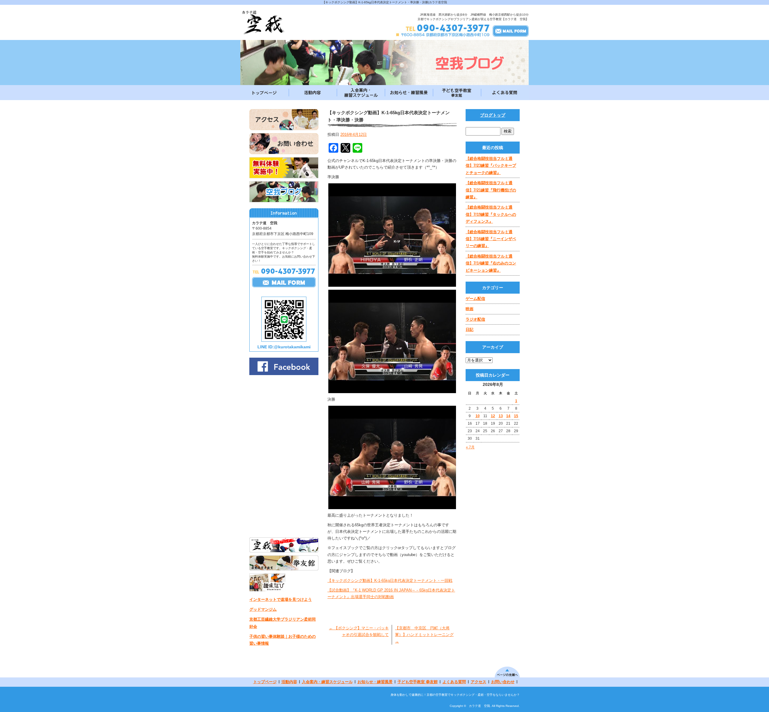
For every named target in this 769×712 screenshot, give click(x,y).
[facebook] (283, 373)
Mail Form (511, 31)
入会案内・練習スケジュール (360, 92)
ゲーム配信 (475, 298)
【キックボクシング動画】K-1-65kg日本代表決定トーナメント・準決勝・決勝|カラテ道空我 (384, 2)
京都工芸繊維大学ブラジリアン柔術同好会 (282, 622)
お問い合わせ (503, 682)
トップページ (264, 92)
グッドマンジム (263, 609)
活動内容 (312, 92)
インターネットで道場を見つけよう (280, 599)
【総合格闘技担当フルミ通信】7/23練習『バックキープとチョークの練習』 (491, 165)
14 (508, 416)
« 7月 (470, 447)
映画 (469, 309)
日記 (469, 329)
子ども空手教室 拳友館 (457, 92)
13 (501, 416)
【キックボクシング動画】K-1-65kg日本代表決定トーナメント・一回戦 (389, 580)
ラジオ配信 (475, 319)
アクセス (478, 682)
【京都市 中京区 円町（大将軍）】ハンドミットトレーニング (424, 634)
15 (516, 416)
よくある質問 (505, 92)
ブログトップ (492, 115)
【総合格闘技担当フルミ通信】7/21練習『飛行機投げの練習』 (491, 190)
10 (478, 416)
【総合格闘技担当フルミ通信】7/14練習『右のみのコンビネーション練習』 (491, 263)
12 (493, 416)
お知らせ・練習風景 (408, 92)
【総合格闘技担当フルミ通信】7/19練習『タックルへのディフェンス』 (491, 214)
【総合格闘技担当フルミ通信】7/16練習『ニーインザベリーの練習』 (491, 239)
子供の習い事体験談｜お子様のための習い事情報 (282, 640)
